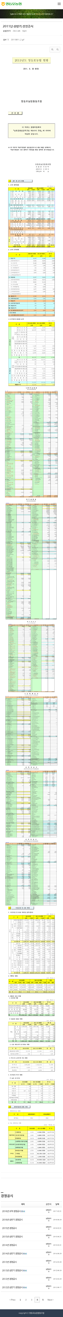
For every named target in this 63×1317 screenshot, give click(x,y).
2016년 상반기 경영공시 (12, 1220)
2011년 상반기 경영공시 (18, 26)
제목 (23, 1204)
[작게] (57, 49)
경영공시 (7, 1196)
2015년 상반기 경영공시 (12, 1236)
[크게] (52, 49)
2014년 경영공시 (9, 1245)
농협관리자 (7, 31)
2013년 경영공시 (9, 1262)
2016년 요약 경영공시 (11, 1211)
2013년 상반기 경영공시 (12, 1270)
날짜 (57, 1204)
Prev (12, 1300)
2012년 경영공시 (9, 1279)
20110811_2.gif (17, 40)
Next (50, 1300)
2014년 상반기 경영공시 (12, 1253)
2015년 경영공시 (9, 1228)
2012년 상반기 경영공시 (12, 1287)
